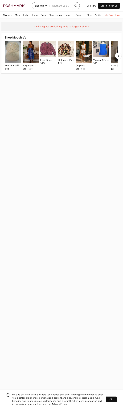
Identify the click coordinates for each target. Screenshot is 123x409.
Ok (111, 399)
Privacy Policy (59, 404)
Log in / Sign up (109, 5)
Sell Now (91, 5)
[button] (41, 5)
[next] (118, 56)
